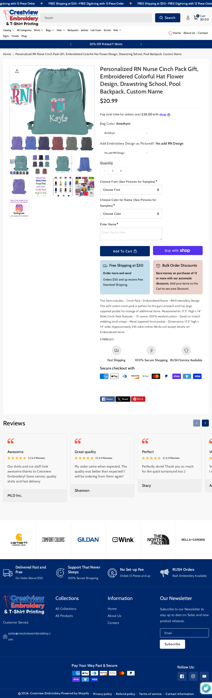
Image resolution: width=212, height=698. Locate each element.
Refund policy (125, 694)
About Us (114, 616)
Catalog (7, 30)
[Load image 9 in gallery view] (19, 208)
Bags (48, 30)
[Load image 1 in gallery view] (19, 165)
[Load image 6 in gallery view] (41, 187)
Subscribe (172, 644)
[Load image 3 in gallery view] (63, 165)
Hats (59, 30)
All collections (66, 609)
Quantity (106, 163)
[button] (201, 17)
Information (120, 598)
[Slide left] (196, 423)
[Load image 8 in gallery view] (85, 187)
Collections (67, 598)
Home (7, 54)
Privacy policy (102, 694)
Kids (115, 30)
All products (64, 616)
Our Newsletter (176, 598)
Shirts (37, 30)
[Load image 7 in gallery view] (63, 187)
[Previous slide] (70, 44)
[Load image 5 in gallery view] (19, 187)
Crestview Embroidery (45, 693)
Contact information (180, 694)
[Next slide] (141, 44)
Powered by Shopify (75, 693)
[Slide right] (205, 423)
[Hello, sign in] (188, 17)
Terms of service (150, 694)
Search (170, 18)
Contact (113, 623)
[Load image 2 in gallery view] (41, 165)
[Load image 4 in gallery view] (85, 165)
